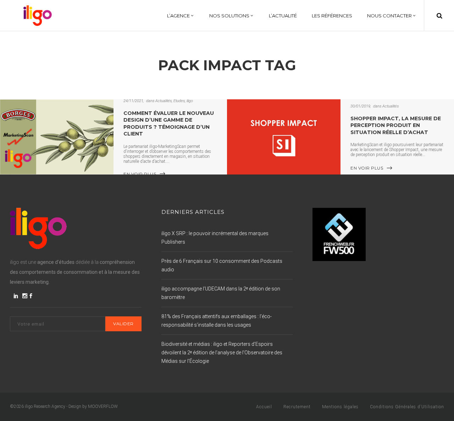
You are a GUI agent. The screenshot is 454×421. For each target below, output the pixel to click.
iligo (190, 101)
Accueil (264, 406)
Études (179, 101)
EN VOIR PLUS (139, 173)
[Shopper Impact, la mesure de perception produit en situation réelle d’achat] (283, 137)
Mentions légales (340, 406)
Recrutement (297, 406)
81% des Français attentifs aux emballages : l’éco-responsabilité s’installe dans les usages (216, 321)
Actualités (163, 101)
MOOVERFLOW (103, 406)
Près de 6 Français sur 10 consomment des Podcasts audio (221, 265)
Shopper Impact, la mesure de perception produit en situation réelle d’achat (395, 125)
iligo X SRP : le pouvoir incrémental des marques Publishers (214, 238)
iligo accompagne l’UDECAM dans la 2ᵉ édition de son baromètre (220, 293)
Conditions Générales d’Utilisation (407, 406)
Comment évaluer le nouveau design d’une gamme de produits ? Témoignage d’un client (168, 123)
